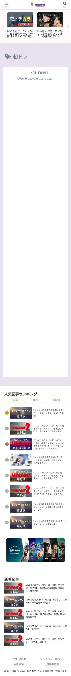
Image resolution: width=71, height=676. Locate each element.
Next (68, 26)
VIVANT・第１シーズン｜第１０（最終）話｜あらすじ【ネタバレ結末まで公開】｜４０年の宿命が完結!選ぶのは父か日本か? (48, 444)
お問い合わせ (18, 659)
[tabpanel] (23, 25)
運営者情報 (52, 664)
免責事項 (18, 664)
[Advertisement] (35, 230)
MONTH (56, 400)
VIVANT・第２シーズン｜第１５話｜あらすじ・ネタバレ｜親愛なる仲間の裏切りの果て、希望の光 (45, 588)
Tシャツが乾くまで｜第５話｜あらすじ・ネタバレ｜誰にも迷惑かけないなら (48, 507)
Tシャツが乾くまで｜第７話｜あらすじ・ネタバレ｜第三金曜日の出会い (48, 413)
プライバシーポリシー (52, 659)
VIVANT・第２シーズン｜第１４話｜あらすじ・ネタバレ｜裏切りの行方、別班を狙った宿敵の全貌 (48, 428)
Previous (3, 26)
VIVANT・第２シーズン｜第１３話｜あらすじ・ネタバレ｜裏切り (45, 640)
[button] (63, 494)
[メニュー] (6, 4)
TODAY (14, 400)
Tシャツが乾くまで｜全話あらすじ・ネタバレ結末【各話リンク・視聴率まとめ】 (48, 460)
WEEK (35, 400)
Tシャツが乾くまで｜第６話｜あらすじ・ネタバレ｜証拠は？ (48, 522)
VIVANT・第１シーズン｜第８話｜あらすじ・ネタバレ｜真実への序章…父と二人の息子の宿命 (48, 475)
